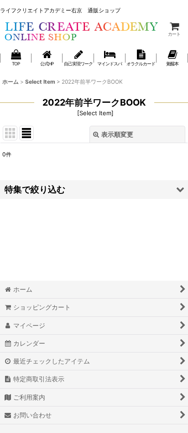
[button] (94, 189)
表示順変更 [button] (117, 134)
